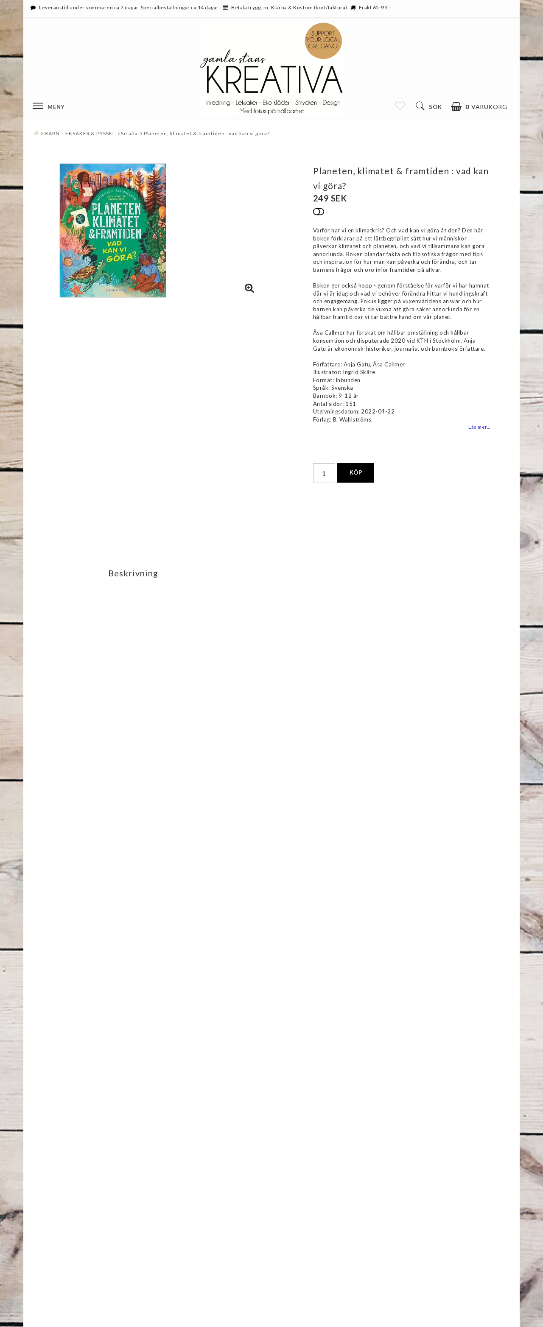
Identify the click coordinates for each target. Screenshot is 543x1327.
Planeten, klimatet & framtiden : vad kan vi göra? (207, 133)
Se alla (129, 133)
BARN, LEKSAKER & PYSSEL (80, 133)
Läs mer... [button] (479, 427)
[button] (479, 106)
